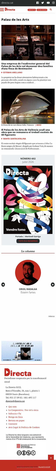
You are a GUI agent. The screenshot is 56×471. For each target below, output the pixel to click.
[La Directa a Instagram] (53, 3)
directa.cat (7, 2)
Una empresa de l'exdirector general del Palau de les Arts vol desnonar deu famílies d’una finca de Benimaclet (27, 66)
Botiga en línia (15, 417)
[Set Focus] (51, 9)
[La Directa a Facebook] (37, 3)
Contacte (12, 424)
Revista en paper (16, 420)
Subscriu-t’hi (14, 413)
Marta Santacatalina (14, 138)
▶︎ (53, 284)
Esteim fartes (28, 292)
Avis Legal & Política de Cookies (24, 427)
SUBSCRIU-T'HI (31, 9)
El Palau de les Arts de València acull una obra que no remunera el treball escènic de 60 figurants (27, 132)
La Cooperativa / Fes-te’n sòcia (23, 410)
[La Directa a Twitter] (42, 3)
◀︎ (3, 284)
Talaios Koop (33, 467)
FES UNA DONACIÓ (41, 9)
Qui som (12, 406)
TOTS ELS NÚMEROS (28, 241)
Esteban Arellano (12, 72)
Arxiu (38, 125)
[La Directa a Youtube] (48, 3)
